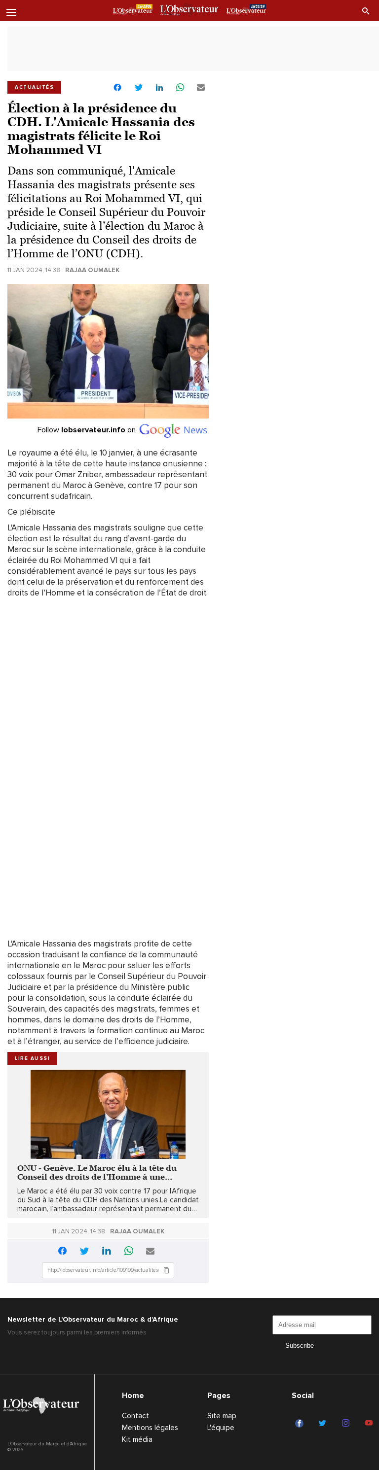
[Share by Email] (201, 88)
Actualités (34, 87)
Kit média (137, 1439)
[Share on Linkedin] (159, 88)
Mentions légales (150, 1427)
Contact (135, 1415)
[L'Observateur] (132, 11)
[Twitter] (324, 1423)
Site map (221, 1415)
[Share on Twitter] (139, 88)
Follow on (88, 430)
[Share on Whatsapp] (180, 88)
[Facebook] (301, 1423)
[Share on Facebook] (117, 88)
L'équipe (220, 1427)
